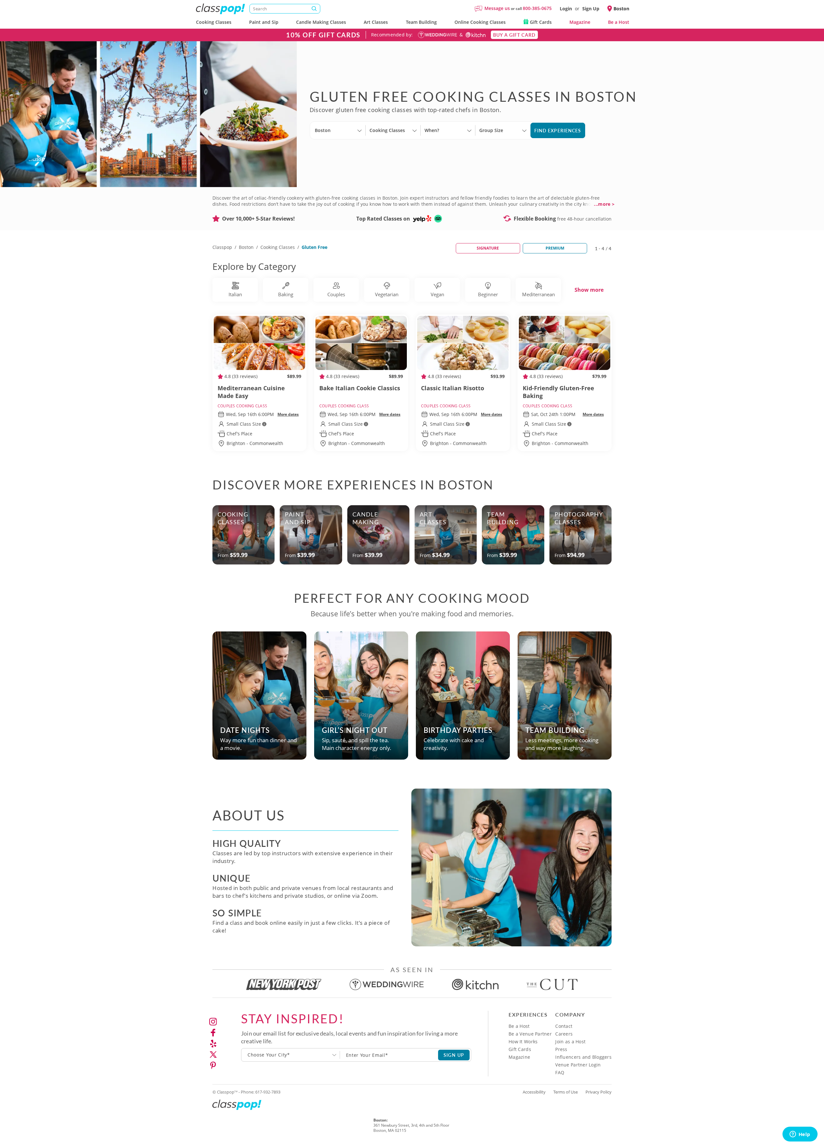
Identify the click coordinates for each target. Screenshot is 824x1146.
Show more (589, 289)
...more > (604, 204)
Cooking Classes (213, 22)
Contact (563, 1026)
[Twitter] (213, 1054)
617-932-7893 (267, 1092)
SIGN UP (454, 1055)
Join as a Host (570, 1041)
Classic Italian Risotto (452, 388)
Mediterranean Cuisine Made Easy (251, 392)
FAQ (559, 1072)
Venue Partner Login (578, 1065)
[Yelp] (213, 1043)
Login (566, 8)
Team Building (421, 22)
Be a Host (618, 22)
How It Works (523, 1041)
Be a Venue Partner (530, 1034)
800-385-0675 (537, 8)
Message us (497, 8)
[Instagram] (213, 1022)
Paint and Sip (263, 22)
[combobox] (290, 1054)
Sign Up (590, 8)
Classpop (222, 247)
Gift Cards (540, 22)
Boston (246, 247)
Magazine (579, 22)
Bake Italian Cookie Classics (359, 388)
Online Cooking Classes (480, 22)
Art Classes (376, 22)
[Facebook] (213, 1033)
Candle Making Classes (321, 22)
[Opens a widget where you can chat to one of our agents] (800, 1135)
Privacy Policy (598, 1091)
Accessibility (534, 1091)
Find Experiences (557, 130)
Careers (564, 1034)
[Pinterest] (213, 1065)
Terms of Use (565, 1091)
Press (561, 1049)
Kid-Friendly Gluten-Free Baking (558, 392)
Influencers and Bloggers (583, 1057)
